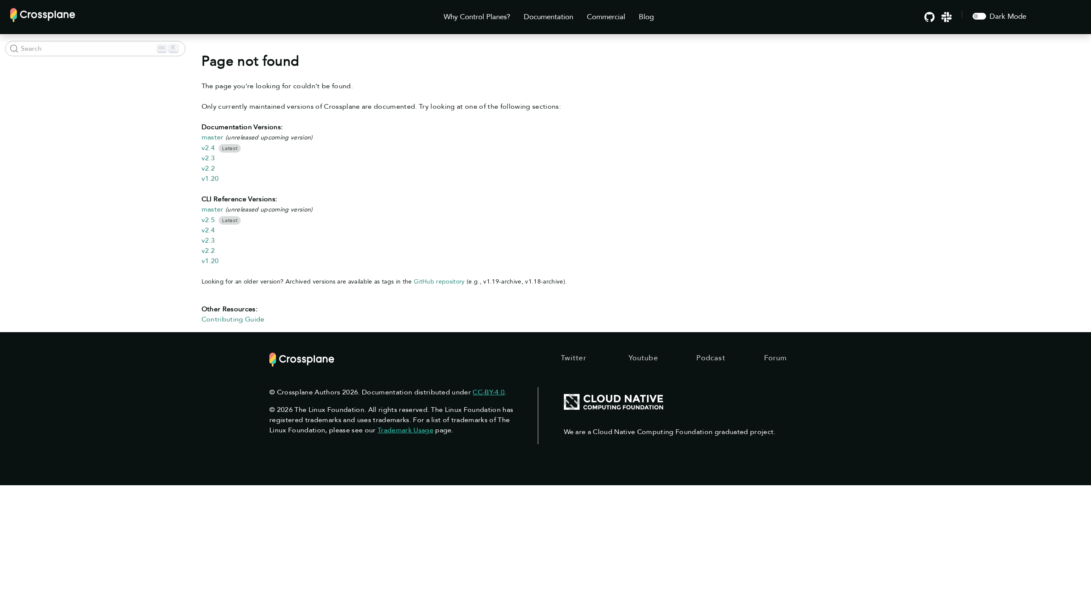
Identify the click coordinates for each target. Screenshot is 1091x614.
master (213, 137)
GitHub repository (439, 282)
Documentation (548, 17)
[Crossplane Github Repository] (929, 16)
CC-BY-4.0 (489, 392)
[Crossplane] (42, 14)
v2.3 (208, 158)
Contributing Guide (233, 319)
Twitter (573, 358)
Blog (646, 17)
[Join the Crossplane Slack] (946, 16)
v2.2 (208, 168)
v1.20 (210, 178)
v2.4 (208, 148)
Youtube (643, 358)
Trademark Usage (405, 430)
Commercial (606, 17)
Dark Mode (1008, 16)
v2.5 (208, 220)
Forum (775, 358)
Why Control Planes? (477, 17)
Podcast (710, 358)
